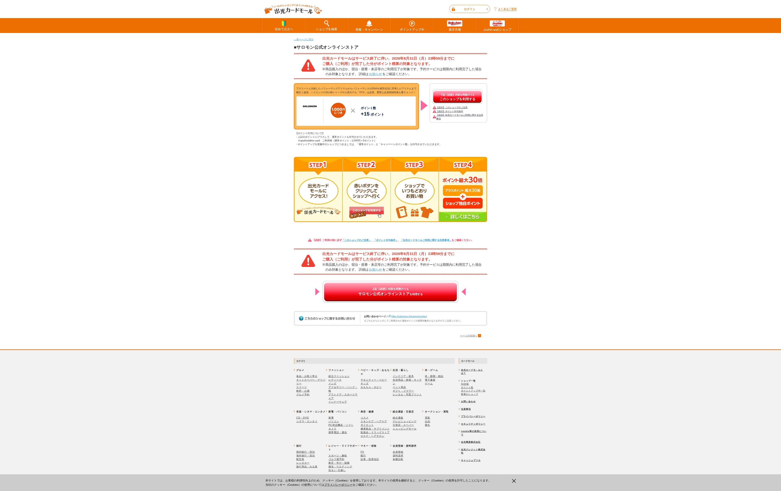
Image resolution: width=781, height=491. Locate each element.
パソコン (333, 421)
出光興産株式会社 (471, 442)
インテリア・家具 (403, 376)
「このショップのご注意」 (356, 240)
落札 (427, 425)
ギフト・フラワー (403, 390)
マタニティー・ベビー (374, 379)
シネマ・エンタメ (306, 421)
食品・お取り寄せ (306, 376)
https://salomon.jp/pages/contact (409, 316)
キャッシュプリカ (471, 460)
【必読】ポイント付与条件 (449, 111)
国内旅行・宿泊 (305, 452)
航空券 (300, 459)
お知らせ (375, 74)
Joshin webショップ (497, 29)
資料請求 (398, 455)
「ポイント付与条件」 (386, 240)
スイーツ (301, 387)
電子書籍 (430, 379)
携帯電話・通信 (337, 432)
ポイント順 (467, 387)
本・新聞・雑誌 (434, 376)
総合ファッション (339, 376)
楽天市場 (455, 29)
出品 (427, 421)
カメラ (332, 428)
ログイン (469, 9)
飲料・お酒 (303, 390)
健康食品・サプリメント (375, 428)
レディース (335, 379)
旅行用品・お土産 (306, 466)
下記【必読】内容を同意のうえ (458, 97)
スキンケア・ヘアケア (374, 421)
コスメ (365, 417)
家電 (331, 417)
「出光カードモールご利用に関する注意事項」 (426, 240)
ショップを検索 (326, 29)
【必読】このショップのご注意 (452, 107)
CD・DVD (302, 417)
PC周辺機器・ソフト (340, 425)
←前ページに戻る (303, 39)
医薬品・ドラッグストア (375, 432)
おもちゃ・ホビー (371, 387)
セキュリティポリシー (473, 424)
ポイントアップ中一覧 (473, 390)
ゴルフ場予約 (336, 459)
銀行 (363, 455)
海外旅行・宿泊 (305, 455)
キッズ (365, 383)
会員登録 (398, 452)
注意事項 (466, 409)
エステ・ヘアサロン (372, 436)
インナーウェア (337, 401)
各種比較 (398, 459)
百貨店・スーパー (403, 425)
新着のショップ (469, 394)
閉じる (515, 480)
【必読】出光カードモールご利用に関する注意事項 (459, 117)
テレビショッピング (405, 421)
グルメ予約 (303, 394)
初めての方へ (284, 29)
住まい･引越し (337, 470)
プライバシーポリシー (338, 484)
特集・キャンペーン (369, 29)
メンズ (332, 383)
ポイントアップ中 (412, 29)
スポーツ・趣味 (337, 455)
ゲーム (429, 383)
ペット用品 (399, 387)
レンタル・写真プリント (407, 394)
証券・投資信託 (370, 459)
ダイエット (367, 425)
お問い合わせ (468, 401)
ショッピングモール (405, 428)
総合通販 (398, 417)
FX (362, 452)
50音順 (465, 384)
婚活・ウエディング (340, 466)
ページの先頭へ (468, 335)
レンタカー (303, 462)
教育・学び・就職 (339, 462)
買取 (427, 417)
